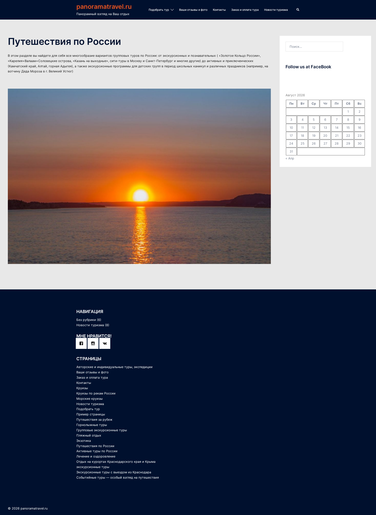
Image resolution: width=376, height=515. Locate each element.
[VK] (106, 343)
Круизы (82, 388)
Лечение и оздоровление (95, 456)
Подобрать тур (159, 9)
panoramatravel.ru (104, 6)
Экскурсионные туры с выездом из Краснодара (113, 472)
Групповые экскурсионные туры (101, 430)
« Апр (290, 158)
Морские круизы (89, 399)
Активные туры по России (97, 451)
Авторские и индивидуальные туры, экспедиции (114, 367)
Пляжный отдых (88, 435)
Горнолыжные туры (91, 425)
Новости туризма (276, 9)
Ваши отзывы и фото (193, 9)
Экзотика (83, 441)
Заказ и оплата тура (245, 9)
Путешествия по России (95, 446)
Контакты (219, 9)
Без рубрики (86, 320)
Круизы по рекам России (96, 393)
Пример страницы (90, 414)
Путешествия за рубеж (94, 419)
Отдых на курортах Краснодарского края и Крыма (115, 462)
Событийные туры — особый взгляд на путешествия (117, 477)
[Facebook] (82, 343)
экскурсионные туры (92, 467)
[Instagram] (94, 343)
